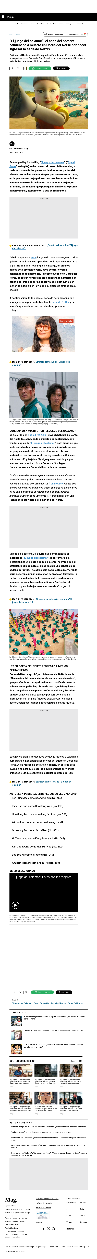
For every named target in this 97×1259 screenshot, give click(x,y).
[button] (15, 905)
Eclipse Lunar (58, 24)
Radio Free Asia (37, 434)
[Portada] (11, 1204)
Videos (83, 1202)
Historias (70, 1229)
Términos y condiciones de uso (47, 1199)
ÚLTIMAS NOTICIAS (20, 1123)
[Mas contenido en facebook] (43, 1228)
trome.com (66, 1247)
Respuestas (71, 1202)
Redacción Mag (21, 148)
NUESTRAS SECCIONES (73, 1199)
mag (23, 1251)
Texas (32, 24)
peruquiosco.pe (11, 1251)
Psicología (68, 24)
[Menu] (4, 16)
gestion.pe (42, 1247)
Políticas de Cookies (43, 1208)
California (24, 24)
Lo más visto (17, 1013)
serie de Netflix (60, 302)
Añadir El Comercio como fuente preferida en (65, 34)
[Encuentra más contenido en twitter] (18, 68)
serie (34, 257)
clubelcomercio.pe (27, 1247)
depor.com (54, 1247)
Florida (16, 24)
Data (82, 1209)
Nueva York (40, 24)
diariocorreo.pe (80, 1247)
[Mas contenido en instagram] (53, 1228)
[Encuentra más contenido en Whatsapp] (24, 68)
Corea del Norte (75, 1003)
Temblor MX (79, 24)
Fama (68, 1216)
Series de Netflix (41, 1003)
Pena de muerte (58, 1003)
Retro (82, 1216)
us (67, 1209)
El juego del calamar (22, 1003)
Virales (69, 1222)
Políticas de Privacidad (44, 1203)
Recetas (83, 1222)
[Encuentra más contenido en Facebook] (12, 68)
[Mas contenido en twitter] (48, 1228)
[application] (43, 892)
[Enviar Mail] (11, 148)
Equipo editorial (10, 1206)
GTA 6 (49, 24)
